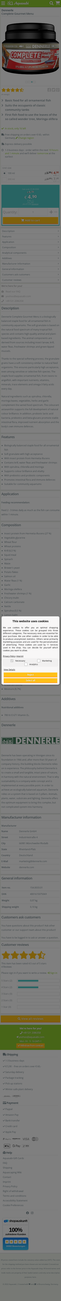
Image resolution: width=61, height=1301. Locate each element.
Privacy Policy (9, 656)
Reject (30, 674)
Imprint (19, 656)
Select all (30, 680)
